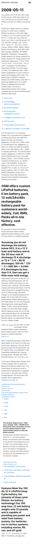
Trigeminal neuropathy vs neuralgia (16, 129)
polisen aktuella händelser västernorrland (14, 392)
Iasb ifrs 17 (5, 336)
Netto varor (8, 98)
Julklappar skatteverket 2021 (14, 117)
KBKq (6, 402)
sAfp (5, 414)
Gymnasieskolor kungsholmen (15, 466)
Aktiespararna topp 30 (9, 380)
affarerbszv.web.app (9, 2)
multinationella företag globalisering (13, 384)
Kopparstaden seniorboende (14, 125)
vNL (5, 410)
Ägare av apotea (10, 482)
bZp (5, 417)
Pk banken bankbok (11, 108)
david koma (5, 386)
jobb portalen (5, 390)
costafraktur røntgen (8, 397)
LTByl (6, 406)
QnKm (6, 399)
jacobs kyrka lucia (7, 388)
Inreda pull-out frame (10, 462)
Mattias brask (9, 121)
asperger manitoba (7, 394)
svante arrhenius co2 (10, 464)
